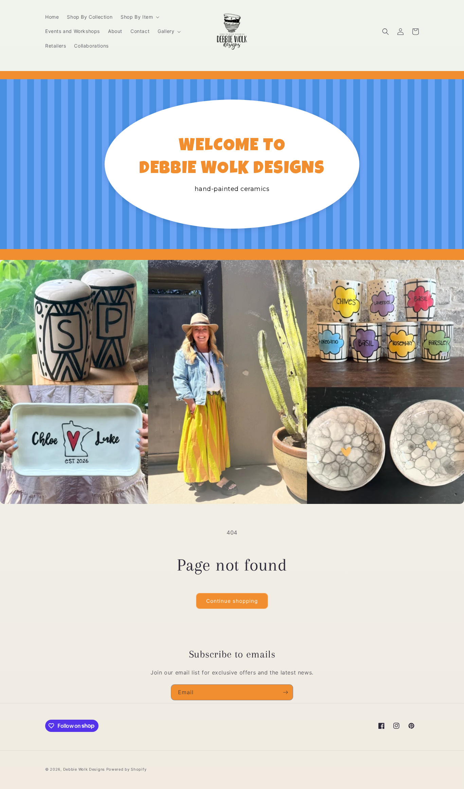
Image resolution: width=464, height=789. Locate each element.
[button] (139, 17)
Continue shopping (232, 601)
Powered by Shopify (126, 769)
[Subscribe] (285, 692)
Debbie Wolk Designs (84, 769)
